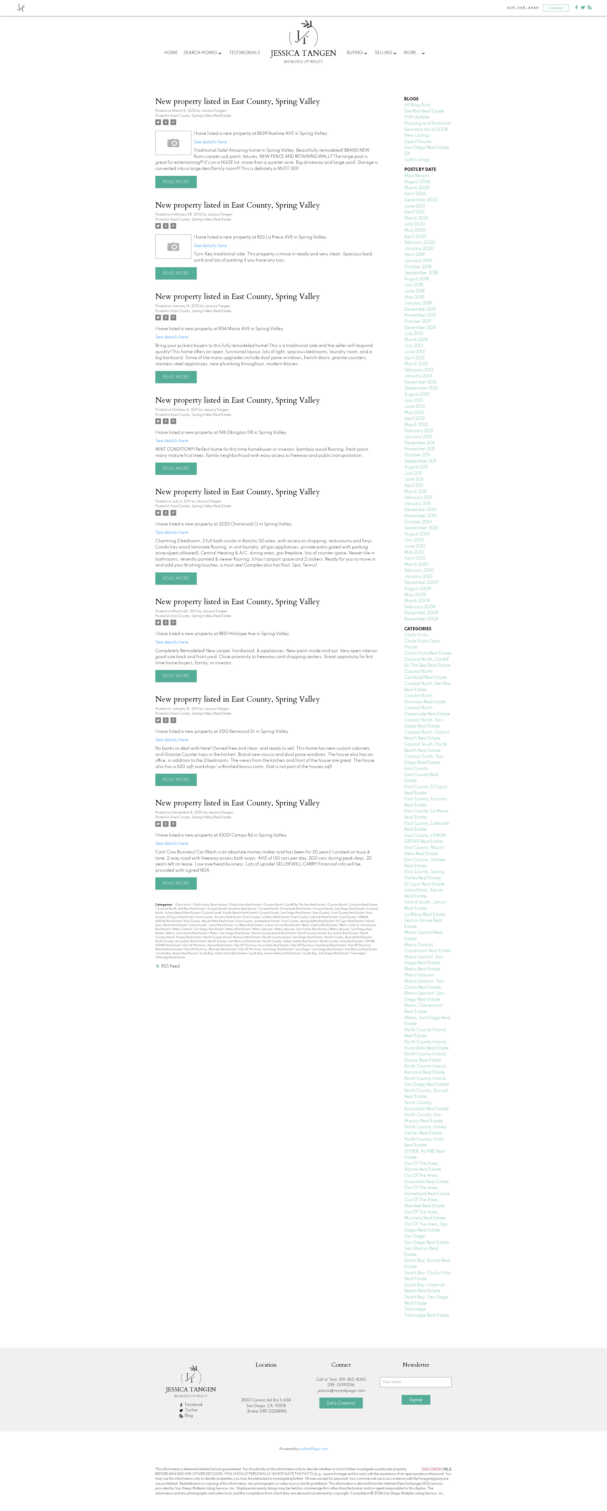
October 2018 (417, 267)
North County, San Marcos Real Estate (234, 941)
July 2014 (413, 334)
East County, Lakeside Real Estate (315, 917)
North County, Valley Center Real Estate (290, 941)
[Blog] (590, 8)
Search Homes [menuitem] (200, 53)
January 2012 (418, 437)
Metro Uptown (263, 929)
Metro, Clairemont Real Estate (187, 933)
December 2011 (419, 443)
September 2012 (421, 388)
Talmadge (358, 953)
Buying (355, 53)
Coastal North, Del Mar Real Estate (181, 909)
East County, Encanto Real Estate (219, 917)
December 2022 (421, 200)
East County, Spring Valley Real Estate (201, 115)
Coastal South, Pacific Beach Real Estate (230, 913)
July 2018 (413, 285)
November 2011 (419, 449)
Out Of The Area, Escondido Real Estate (261, 945)
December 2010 (420, 510)
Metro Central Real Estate (320, 925)
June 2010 (414, 546)
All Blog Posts (417, 105)
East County (321, 913)
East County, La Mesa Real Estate (267, 917)
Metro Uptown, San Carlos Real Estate (301, 929)
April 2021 (414, 212)
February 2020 (419, 242)
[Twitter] (583, 8)
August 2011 (416, 467)
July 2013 (413, 346)
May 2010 (414, 552)
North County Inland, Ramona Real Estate (232, 937)
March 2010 (416, 564)
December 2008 (421, 613)
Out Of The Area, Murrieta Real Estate (210, 949)
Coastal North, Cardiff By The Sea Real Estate (294, 904)
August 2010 (417, 534)
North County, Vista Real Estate (341, 941)
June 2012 (414, 406)
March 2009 (417, 601)
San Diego (302, 949)
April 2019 (414, 255)
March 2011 (415, 492)
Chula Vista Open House (210, 904)
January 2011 (417, 504)
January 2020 (419, 249)
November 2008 (421, 619)
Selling (383, 53)
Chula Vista (183, 904)
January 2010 (418, 577)
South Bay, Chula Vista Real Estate (223, 953)
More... (412, 53)
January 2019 (418, 261)
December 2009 (421, 582)
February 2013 (418, 370)
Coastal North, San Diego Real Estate (339, 909)
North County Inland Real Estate (274, 933)
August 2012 (416, 394)
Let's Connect (341, 1403)
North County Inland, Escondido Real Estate (328, 933)
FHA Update (417, 117)
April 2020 (415, 236)
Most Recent (416, 176)
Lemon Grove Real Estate (282, 925)
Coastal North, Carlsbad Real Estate (352, 904)
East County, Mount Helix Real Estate (209, 921)
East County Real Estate (348, 913)
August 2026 (417, 182)
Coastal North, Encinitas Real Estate (232, 909)
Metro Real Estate (238, 929)
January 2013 (418, 376)
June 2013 (414, 352)
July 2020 (414, 224)
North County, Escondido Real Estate (180, 941)
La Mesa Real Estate (249, 925)
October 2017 (417, 321)
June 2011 (413, 479)
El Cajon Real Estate (350, 921)
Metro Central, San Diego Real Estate (198, 929)
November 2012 (420, 382)
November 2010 (420, 516)
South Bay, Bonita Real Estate (177, 953)
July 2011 (413, 473)
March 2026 (416, 188)
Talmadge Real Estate (170, 957)
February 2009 (419, 607)
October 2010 (418, 522)
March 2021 (416, 218)
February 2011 (418, 498)
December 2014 (420, 328)
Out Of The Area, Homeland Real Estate (318, 945)
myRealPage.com (313, 1449)
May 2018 (414, 297)
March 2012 (416, 425)
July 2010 (414, 540)
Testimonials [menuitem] (244, 53)
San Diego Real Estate (327, 949)
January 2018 (418, 303)
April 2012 (414, 418)
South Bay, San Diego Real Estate (326, 953)
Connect (556, 7)
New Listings (417, 135)
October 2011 (417, 455)
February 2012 (418, 431)
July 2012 (413, 400)
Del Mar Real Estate (424, 111)
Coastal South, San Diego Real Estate (285, 913)
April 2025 (415, 194)
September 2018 (421, 273)
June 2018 (414, 291)
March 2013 (416, 364)
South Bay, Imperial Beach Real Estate (275, 953)
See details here (210, 142)
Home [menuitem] (171, 53)
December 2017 (420, 309)
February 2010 (419, 570)
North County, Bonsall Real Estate (348, 937)
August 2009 (417, 589)
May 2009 (415, 595)
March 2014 (416, 340)
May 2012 (414, 413)
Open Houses (418, 142)
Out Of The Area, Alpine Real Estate (207, 945)
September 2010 (421, 528)
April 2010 (414, 558)
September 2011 (420, 461)
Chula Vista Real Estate (246, 904)
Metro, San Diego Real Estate (230, 933)
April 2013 (414, 358)
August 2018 (416, 279)
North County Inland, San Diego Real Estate (293, 937)
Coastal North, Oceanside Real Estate (285, 909)
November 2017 (420, 315)
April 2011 (413, 485)
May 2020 (415, 230)
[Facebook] (576, 8)
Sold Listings (417, 160)
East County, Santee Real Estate (258, 921)
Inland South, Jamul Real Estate (211, 925)
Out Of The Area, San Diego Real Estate (266, 949)
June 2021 (414, 206)
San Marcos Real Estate (361, 949)
